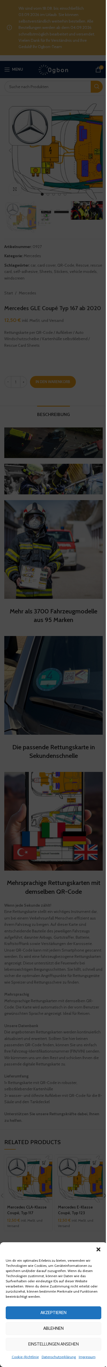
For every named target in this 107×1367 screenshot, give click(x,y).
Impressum (87, 1357)
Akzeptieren (53, 1312)
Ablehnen (53, 1328)
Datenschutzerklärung (59, 1357)
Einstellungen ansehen (53, 1344)
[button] (98, 1249)
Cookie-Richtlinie (25, 1357)
